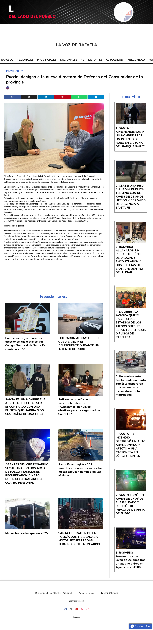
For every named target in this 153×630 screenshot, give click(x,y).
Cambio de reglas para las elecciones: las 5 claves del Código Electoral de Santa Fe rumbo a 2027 (25, 343)
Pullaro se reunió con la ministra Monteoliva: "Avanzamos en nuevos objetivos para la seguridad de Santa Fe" (79, 406)
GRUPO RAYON (110, 593)
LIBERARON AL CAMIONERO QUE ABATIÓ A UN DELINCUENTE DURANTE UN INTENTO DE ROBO (78, 343)
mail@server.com (76, 601)
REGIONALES (25, 59)
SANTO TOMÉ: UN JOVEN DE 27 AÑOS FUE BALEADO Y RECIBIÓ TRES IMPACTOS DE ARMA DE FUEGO (130, 504)
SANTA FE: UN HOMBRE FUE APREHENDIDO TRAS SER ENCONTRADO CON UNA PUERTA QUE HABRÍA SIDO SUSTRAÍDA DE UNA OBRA (25, 406)
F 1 (82, 59)
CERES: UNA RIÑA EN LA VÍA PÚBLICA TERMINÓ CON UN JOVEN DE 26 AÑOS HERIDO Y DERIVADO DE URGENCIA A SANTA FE (131, 197)
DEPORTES (95, 59)
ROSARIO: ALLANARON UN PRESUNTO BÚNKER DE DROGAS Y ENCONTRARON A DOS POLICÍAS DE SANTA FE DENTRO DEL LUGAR (130, 259)
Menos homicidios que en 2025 (26, 533)
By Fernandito (88, 593)
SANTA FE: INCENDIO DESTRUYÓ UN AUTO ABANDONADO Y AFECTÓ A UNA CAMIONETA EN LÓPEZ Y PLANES (130, 445)
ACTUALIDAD (114, 59)
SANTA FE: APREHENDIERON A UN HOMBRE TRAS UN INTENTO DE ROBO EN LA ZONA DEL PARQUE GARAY (130, 137)
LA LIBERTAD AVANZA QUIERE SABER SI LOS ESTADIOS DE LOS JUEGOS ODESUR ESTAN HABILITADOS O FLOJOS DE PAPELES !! (131, 324)
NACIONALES (68, 59)
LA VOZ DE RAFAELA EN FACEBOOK (55, 593)
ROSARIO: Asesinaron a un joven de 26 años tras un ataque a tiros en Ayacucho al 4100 (130, 560)
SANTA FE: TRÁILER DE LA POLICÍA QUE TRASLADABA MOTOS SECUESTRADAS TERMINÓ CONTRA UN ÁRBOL (79, 538)
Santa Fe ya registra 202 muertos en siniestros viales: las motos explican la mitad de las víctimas (80, 469)
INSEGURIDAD (136, 59)
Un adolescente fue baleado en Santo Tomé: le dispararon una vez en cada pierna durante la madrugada (131, 385)
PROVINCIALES (46, 59)
